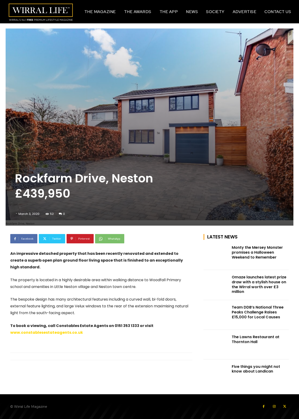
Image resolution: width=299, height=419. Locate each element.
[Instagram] (274, 406)
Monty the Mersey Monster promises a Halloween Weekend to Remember (257, 252)
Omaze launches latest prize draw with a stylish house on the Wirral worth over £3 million (259, 284)
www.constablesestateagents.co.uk (46, 332)
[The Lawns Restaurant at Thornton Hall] (216, 345)
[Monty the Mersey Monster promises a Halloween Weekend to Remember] (216, 255)
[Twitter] (285, 406)
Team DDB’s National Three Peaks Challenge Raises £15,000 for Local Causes (258, 312)
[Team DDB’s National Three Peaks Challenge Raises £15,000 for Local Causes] (216, 315)
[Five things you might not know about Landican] (216, 374)
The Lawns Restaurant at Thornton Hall (255, 339)
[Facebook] (264, 406)
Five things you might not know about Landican (256, 369)
